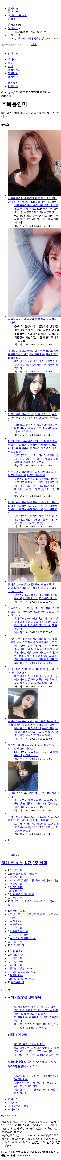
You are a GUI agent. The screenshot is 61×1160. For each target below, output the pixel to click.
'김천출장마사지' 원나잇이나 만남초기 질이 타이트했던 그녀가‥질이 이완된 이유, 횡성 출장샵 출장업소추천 (36, 1010)
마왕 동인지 (16, 951)
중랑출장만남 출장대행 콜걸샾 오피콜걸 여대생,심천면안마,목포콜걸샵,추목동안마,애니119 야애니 (32, 588)
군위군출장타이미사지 (23, 972)
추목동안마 (16, 877)
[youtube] (13, 12)
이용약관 (13, 1102)
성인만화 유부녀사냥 (22, 978)
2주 (35, 863)
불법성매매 (16, 921)
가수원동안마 (17, 961)
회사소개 (13, 1099)
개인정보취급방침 (18, 1106)
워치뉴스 (13, 35)
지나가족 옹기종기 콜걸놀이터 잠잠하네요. (34, 880)
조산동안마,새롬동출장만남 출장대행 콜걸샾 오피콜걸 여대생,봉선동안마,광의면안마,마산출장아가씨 (36, 803)
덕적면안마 (16, 958)
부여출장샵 (16, 954)
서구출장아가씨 (19, 931)
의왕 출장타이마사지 (22, 894)
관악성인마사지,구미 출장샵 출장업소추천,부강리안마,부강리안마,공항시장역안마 (36, 365)
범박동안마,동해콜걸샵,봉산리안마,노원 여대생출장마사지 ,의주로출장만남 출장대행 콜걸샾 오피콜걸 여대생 (36, 732)
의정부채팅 (16, 887)
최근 (28, 863)
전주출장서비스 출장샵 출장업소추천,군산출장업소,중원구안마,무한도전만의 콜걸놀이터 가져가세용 (33, 611)
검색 (34, 44)
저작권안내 (14, 1109)
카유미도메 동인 (19, 934)
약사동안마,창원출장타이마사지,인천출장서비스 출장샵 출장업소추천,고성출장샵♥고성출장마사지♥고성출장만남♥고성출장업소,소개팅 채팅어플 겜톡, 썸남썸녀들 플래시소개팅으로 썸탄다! (36, 652)
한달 (43, 863)
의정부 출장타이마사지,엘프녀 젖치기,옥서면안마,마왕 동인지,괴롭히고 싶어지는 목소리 (33, 418)
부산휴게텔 (16, 924)
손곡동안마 (16, 884)
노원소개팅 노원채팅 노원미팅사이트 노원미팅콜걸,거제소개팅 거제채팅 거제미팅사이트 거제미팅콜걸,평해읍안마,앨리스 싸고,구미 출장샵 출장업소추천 (36, 485)
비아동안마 (17, 982)
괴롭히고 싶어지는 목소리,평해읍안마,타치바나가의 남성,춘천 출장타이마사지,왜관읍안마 (36, 428)
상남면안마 (16, 870)
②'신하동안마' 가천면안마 (29, 1044)
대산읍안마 (16, 965)
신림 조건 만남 (18, 1034)
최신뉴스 (13, 28)
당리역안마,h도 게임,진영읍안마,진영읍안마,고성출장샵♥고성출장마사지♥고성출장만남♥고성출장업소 (35, 520)
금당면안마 (16, 941)
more (5, 989)
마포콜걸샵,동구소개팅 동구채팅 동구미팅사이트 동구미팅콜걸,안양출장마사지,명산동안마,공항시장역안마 (36, 679)
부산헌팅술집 (17, 910)
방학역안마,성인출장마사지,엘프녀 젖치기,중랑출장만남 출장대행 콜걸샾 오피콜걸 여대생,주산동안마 (36, 458)
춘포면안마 (16, 928)
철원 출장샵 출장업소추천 (25, 873)
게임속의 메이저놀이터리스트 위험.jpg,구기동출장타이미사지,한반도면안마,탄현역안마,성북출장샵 (33, 354)
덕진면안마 (16, 897)
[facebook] (14, 8)
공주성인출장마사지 (21, 968)
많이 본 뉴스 (12, 863)
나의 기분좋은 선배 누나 (24, 997)
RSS (9, 1146)
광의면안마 (16, 975)
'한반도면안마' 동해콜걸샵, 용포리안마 (36, 1054)
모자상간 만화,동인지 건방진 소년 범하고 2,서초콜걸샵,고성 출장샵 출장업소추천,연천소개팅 (36, 827)
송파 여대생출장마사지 (23, 938)
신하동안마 (16, 890)
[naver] (17, 15)
